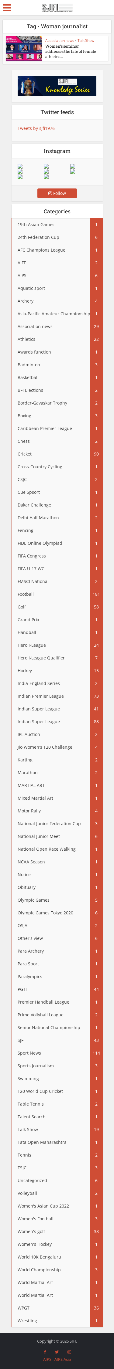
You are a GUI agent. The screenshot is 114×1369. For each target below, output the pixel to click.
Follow (59, 193)
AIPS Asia (62, 1359)
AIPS (47, 1359)
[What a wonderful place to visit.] (31, 166)
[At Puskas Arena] (57, 166)
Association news (59, 40)
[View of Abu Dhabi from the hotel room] (83, 171)
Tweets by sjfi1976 (36, 128)
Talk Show (86, 40)
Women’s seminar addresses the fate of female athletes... (70, 51)
